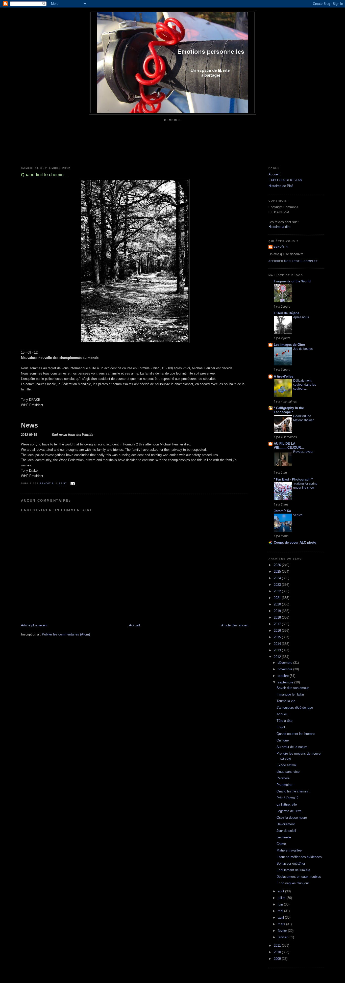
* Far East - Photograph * (293, 479)
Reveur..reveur (303, 452)
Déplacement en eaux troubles (299, 877)
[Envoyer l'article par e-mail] (72, 483)
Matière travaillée (289, 850)
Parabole (283, 778)
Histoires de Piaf (280, 186)
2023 (278, 585)
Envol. (281, 727)
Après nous (301, 317)
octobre (284, 676)
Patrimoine (284, 785)
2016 (278, 630)
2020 (278, 604)
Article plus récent (34, 625)
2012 (278, 657)
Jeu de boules (303, 349)
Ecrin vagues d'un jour (293, 883)
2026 (278, 565)
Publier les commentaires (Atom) (66, 634)
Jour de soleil (286, 831)
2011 (278, 945)
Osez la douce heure (292, 817)
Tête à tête (284, 721)
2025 (278, 571)
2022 (278, 591)
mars (282, 924)
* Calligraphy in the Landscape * (289, 410)
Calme (281, 844)
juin (281, 904)
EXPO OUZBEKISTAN (285, 180)
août (281, 891)
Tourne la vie (286, 701)
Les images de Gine (289, 345)
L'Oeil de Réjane (286, 313)
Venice (298, 515)
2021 (278, 598)
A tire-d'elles (283, 376)
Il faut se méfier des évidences (299, 857)
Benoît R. (281, 246)
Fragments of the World (292, 281)
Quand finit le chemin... (294, 791)
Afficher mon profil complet (293, 261)
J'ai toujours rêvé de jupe (295, 707)
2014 (278, 644)
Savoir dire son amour (293, 688)
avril (281, 917)
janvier (283, 937)
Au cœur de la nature (292, 747)
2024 (278, 578)
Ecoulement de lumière (293, 870)
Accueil (134, 625)
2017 (278, 624)
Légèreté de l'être (289, 811)
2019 (278, 611)
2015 (278, 637)
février (283, 931)
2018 (278, 617)
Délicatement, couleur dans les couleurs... (304, 384)
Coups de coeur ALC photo (295, 542)
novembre (285, 669)
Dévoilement (286, 824)
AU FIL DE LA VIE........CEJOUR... (289, 445)
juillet (282, 898)
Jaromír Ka (282, 511)
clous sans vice (288, 772)
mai (281, 911)
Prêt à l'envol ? (287, 798)
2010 (278, 952)
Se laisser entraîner (291, 863)
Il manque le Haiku (290, 694)
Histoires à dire (279, 227)
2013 (278, 650)
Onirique (283, 740)
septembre (286, 682)
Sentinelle (284, 837)
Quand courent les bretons (296, 734)
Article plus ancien (234, 625)
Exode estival (287, 765)
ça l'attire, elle (287, 804)
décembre (285, 663)
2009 (278, 959)
